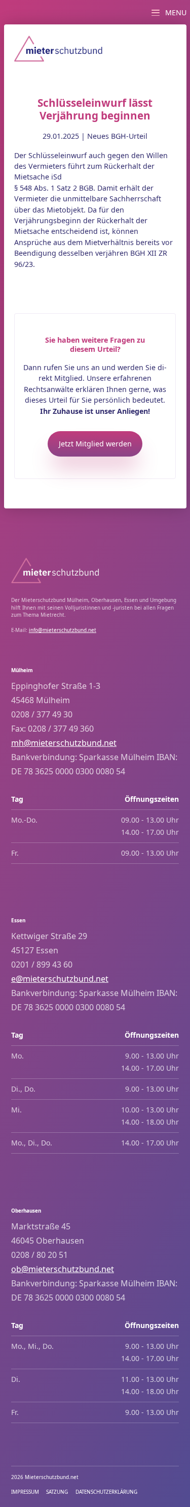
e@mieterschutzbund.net (59, 978)
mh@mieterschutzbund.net (64, 742)
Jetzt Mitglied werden (95, 443)
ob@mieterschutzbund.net (62, 1269)
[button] (167, 10)
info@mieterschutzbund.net (62, 630)
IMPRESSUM (25, 1491)
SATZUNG (57, 1491)
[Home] (58, 48)
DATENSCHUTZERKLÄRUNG (106, 1491)
